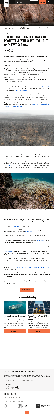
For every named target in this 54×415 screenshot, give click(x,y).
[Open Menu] (48, 2)
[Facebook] (5, 50)
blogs (13, 28)
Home (5, 28)
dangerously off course (16, 226)
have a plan (28, 262)
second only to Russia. (21, 90)
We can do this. (8, 251)
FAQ (5, 371)
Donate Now (42, 2)
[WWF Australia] (6, 3)
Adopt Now (34, 2)
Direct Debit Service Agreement (18, 401)
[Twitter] (12, 50)
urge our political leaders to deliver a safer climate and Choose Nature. (31, 267)
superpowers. (28, 231)
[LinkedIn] (8, 50)
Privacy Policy (31, 371)
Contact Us (24, 371)
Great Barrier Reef (12, 165)
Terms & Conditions (7, 401)
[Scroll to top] (27, 412)
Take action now (26, 290)
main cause (38, 72)
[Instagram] (8, 394)
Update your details (15, 371)
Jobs (8, 371)
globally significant (44, 86)
